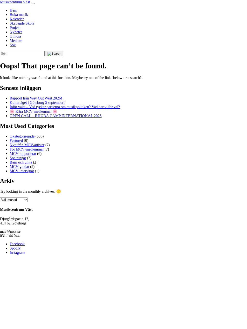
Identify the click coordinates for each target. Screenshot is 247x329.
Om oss (15, 36)
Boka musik (19, 15)
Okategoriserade (22, 136)
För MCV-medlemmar (27, 149)
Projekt (15, 28)
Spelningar (18, 158)
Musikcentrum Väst (15, 2)
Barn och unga (21, 162)
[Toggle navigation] (33, 3)
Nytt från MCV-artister (27, 145)
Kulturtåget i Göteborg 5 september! (37, 102)
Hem (13, 10)
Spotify (15, 248)
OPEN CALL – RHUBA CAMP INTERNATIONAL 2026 (56, 116)
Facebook (17, 244)
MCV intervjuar (22, 171)
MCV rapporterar (23, 153)
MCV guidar (19, 166)
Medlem (16, 41)
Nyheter (16, 32)
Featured (16, 140)
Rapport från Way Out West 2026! (36, 98)
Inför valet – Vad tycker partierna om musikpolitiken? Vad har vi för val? (65, 107)
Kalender (17, 19)
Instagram (17, 252)
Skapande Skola (22, 23)
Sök (13, 45)
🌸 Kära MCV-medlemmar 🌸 (33, 111)
